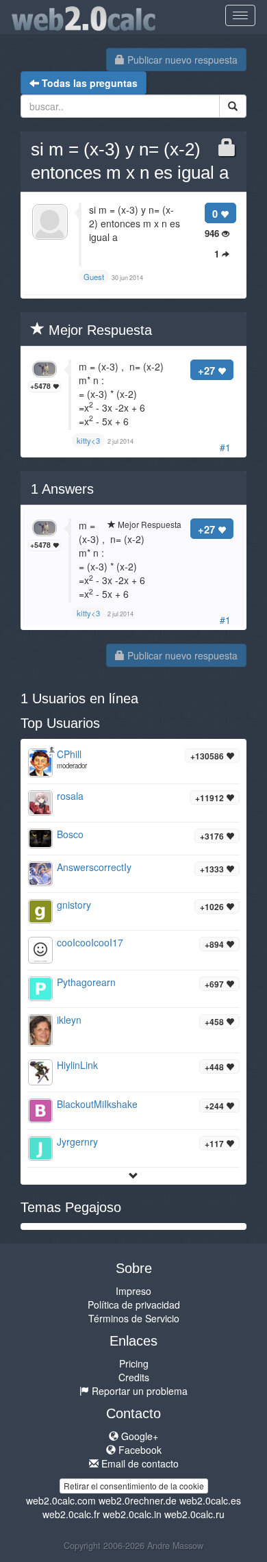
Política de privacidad (134, 1304)
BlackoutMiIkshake (97, 1104)
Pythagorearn (86, 982)
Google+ (138, 1436)
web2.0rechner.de (138, 1500)
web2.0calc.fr (71, 1514)
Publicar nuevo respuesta (181, 59)
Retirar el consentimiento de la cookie (134, 1485)
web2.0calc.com (61, 1500)
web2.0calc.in (132, 1514)
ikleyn (69, 1019)
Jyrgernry (77, 1141)
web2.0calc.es (210, 1500)
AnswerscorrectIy (94, 867)
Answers (62, 488)
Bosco (70, 834)
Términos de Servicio (133, 1318)
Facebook (139, 1450)
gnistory (74, 904)
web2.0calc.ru (194, 1514)
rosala (70, 796)
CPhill (69, 754)
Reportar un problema (138, 1391)
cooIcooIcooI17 (90, 942)
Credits (133, 1377)
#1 (225, 447)
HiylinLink (77, 1065)
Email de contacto (139, 1463)
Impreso (133, 1291)
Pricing (134, 1363)
